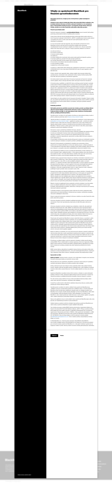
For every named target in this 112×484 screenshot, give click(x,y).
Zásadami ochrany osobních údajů (60, 121)
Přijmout (54, 335)
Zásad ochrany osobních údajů (75, 117)
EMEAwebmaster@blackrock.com (60, 316)
